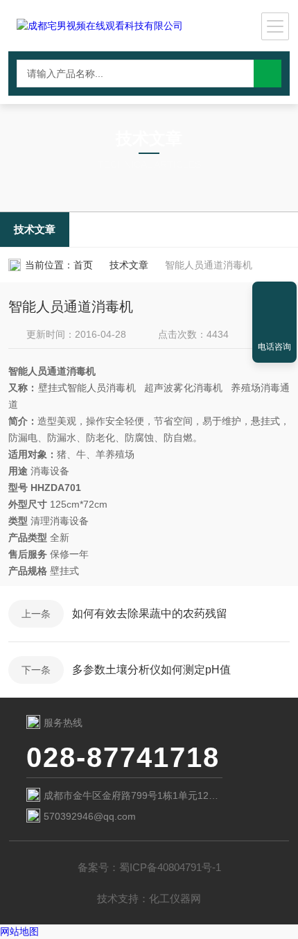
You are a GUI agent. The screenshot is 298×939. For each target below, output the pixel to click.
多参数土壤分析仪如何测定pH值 (151, 669)
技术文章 (34, 229)
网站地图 (19, 931)
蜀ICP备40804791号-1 (170, 867)
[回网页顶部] (274, 297)
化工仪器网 (175, 898)
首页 (83, 264)
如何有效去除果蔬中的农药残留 (149, 613)
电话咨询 (274, 347)
